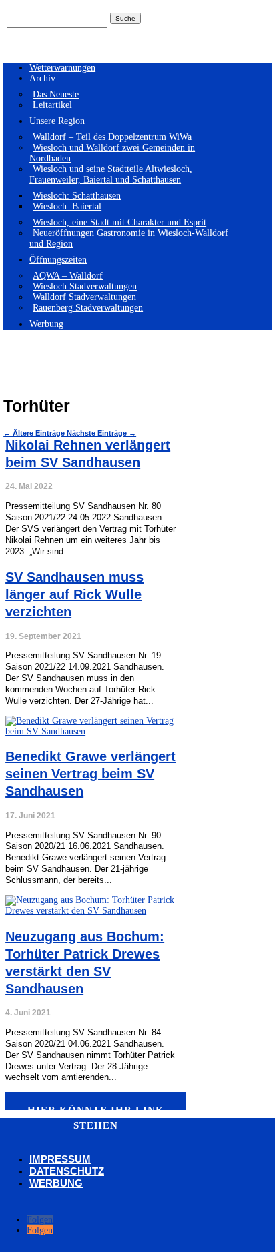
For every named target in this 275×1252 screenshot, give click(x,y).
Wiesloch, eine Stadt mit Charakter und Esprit (119, 222)
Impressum (60, 1159)
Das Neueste (56, 94)
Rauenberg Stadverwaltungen (88, 308)
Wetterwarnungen (62, 68)
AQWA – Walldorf (68, 276)
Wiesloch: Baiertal (67, 206)
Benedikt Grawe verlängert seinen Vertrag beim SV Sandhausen (90, 773)
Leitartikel (52, 105)
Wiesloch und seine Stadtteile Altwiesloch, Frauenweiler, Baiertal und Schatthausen (110, 174)
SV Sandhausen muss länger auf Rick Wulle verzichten (74, 594)
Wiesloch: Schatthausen (77, 196)
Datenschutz (66, 1171)
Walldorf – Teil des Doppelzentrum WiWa (112, 137)
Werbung (46, 324)
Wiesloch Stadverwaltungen (85, 286)
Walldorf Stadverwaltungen (84, 297)
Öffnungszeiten (58, 260)
